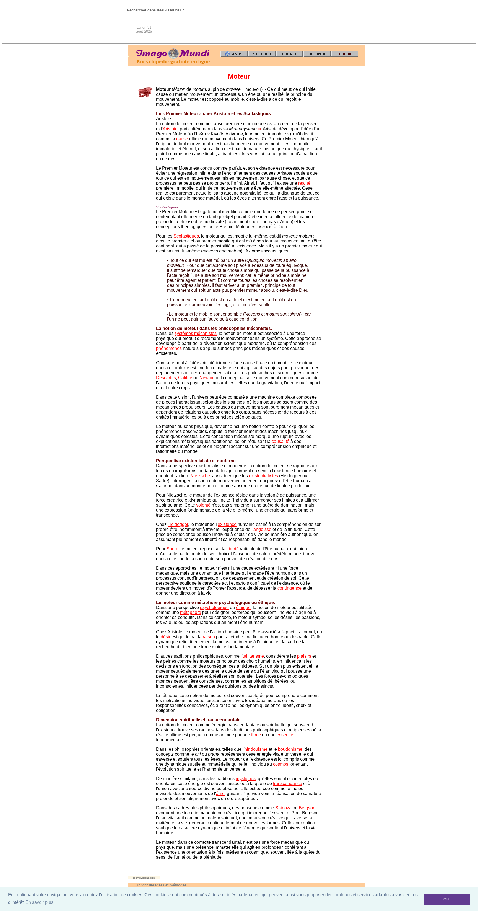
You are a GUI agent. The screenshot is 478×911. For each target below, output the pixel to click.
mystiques (246, 778)
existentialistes (263, 475)
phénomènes (169, 348)
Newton (207, 377)
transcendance (287, 783)
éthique (243, 607)
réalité (304, 183)
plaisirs (304, 656)
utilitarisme (253, 656)
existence (227, 524)
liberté (233, 548)
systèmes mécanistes (196, 333)
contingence (289, 588)
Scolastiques (186, 236)
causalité (280, 441)
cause (182, 138)
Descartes (166, 377)
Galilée (185, 377)
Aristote (170, 129)
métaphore (190, 612)
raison (209, 636)
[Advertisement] (264, 29)
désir (165, 636)
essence (285, 734)
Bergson (307, 808)
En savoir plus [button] (39, 902)
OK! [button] (447, 899)
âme (220, 793)
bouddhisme (290, 749)
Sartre (172, 548)
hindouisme (256, 749)
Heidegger (178, 524)
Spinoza (283, 808)
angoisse (262, 529)
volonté (203, 505)
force (256, 734)
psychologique (214, 607)
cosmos (280, 764)
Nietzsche (200, 475)
